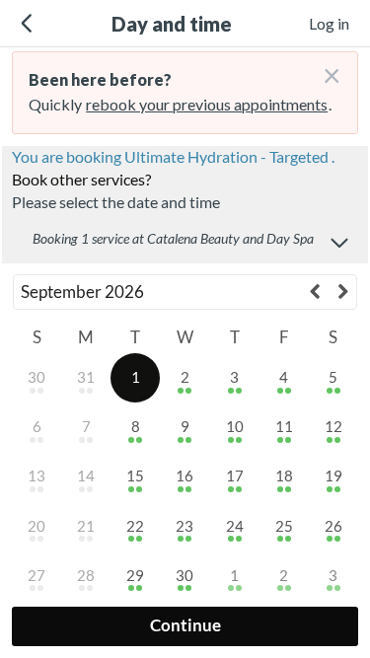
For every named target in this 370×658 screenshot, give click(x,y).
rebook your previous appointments (207, 104)
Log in (329, 23)
